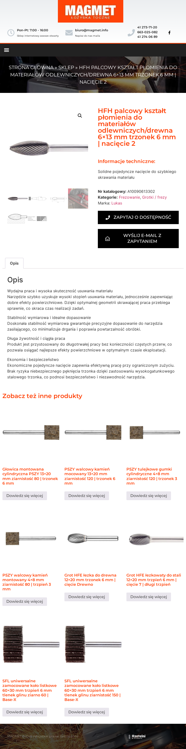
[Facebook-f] (169, 32)
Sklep (66, 67)
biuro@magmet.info (91, 30)
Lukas (116, 203)
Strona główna (31, 67)
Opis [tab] (14, 263)
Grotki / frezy (154, 197)
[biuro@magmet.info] (69, 32)
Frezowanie (129, 197)
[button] (6, 50)
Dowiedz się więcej (24, 495)
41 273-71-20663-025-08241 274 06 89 (147, 32)
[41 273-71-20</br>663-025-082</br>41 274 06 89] (131, 32)
